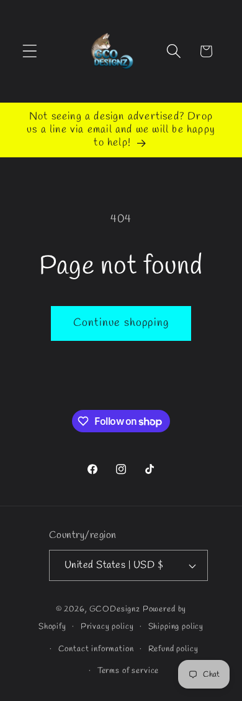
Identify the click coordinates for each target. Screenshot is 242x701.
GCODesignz (114, 609)
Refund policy (173, 649)
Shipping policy (176, 626)
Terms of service (128, 671)
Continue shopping (121, 322)
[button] (30, 51)
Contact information (96, 649)
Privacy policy (107, 626)
